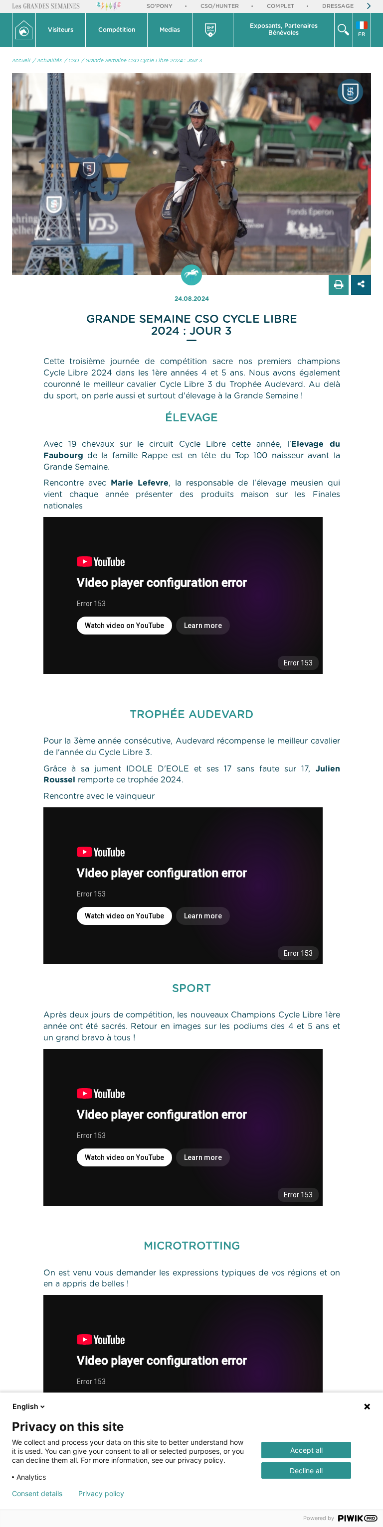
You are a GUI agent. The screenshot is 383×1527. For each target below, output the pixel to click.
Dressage (338, 6)
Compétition (116, 30)
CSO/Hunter (219, 6)
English (25, 1406)
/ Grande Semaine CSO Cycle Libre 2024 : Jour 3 (141, 60)
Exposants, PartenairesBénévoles (284, 29)
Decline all (306, 1470)
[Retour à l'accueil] (24, 30)
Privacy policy (101, 1494)
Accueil (21, 60)
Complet (280, 6)
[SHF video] (212, 30)
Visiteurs (60, 30)
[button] (61, 30)
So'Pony (160, 6)
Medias (170, 30)
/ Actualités (47, 60)
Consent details (37, 1494)
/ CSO (71, 60)
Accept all (306, 1450)
